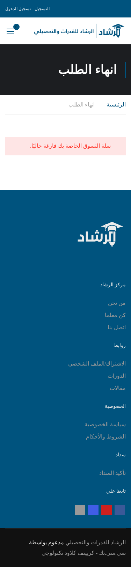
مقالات (118, 388)
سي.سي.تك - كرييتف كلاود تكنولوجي (84, 553)
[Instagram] (93, 510)
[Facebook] (120, 510)
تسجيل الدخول (18, 8)
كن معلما (115, 315)
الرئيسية (116, 105)
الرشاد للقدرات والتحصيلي (95, 542)
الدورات (117, 376)
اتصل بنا (117, 327)
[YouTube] (106, 510)
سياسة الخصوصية (105, 424)
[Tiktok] (80, 510)
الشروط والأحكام (106, 437)
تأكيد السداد (112, 473)
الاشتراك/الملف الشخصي (97, 364)
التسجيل (42, 8)
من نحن (117, 303)
